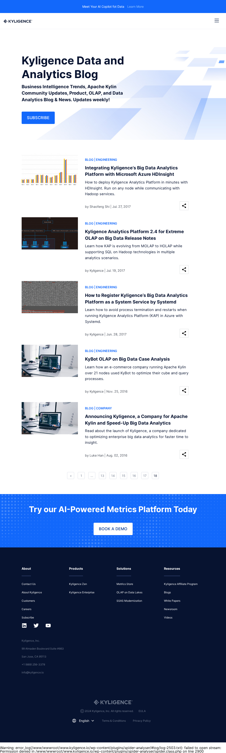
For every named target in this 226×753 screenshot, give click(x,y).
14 (113, 476)
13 (102, 476)
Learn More (135, 6)
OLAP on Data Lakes (129, 592)
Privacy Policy (142, 720)
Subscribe (38, 117)
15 (123, 476)
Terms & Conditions (114, 720)
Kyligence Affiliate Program (181, 584)
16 (134, 476)
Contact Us (29, 584)
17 (145, 476)
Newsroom (170, 609)
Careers (26, 609)
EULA (142, 711)
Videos (168, 617)
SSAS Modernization (129, 600)
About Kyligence (32, 592)
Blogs (167, 592)
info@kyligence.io (33, 672)
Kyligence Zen (78, 584)
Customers (28, 600)
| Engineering (105, 159)
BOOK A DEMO (113, 528)
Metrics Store (125, 584)
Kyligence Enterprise (81, 592)
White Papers (172, 600)
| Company (103, 408)
